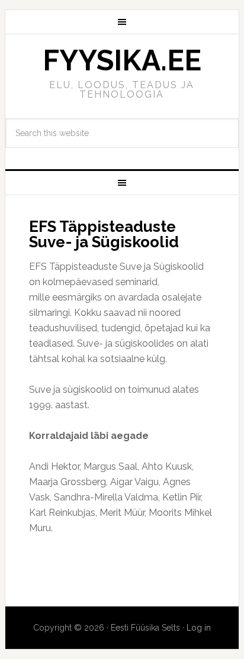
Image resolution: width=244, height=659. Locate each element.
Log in (199, 627)
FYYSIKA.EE (122, 60)
